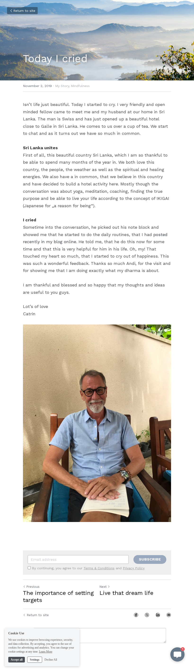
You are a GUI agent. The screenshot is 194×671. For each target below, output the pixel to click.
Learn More (45, 651)
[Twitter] (147, 615)
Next (103, 586)
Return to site (24, 11)
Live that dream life (126, 593)
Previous (33, 586)
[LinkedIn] (157, 615)
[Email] (168, 615)
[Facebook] (136, 615)
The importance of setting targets (58, 596)
